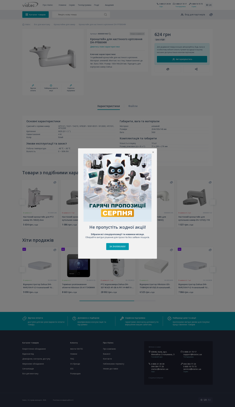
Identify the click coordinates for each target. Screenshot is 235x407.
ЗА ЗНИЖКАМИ (117, 246)
